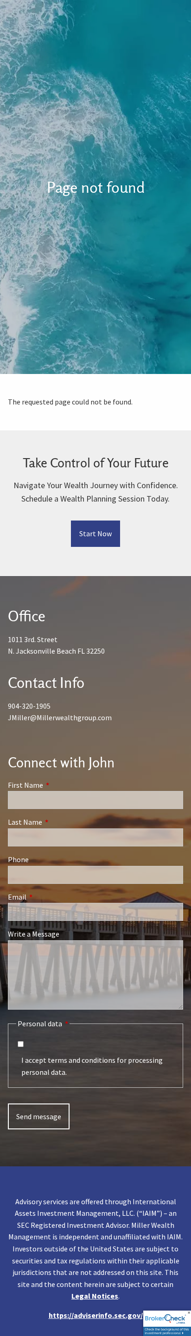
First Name (58, 785)
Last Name (58, 822)
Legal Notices (94, 1295)
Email (50, 896)
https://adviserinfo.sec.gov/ (96, 1315)
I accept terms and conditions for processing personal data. (92, 1066)
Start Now (95, 533)
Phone (18, 859)
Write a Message (33, 933)
